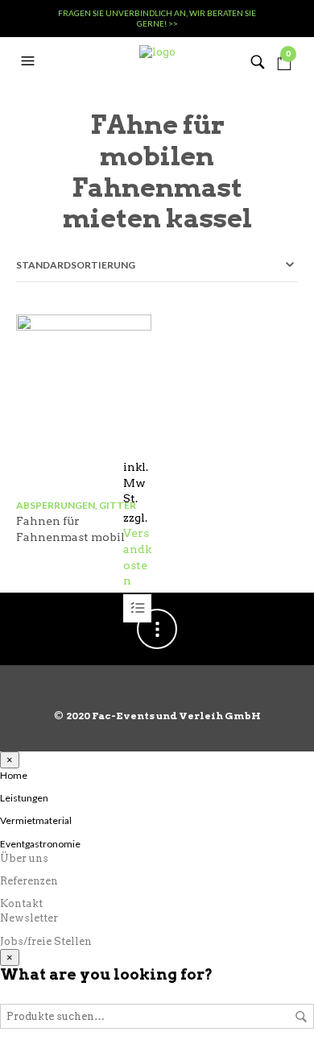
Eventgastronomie (40, 844)
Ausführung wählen (137, 608)
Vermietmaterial (36, 820)
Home (13, 775)
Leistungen (24, 798)
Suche (301, 1016)
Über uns (24, 858)
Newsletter (29, 918)
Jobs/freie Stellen (46, 941)
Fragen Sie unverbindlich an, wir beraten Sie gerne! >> (157, 18)
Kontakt (21, 903)
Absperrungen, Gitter (76, 505)
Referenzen (29, 881)
